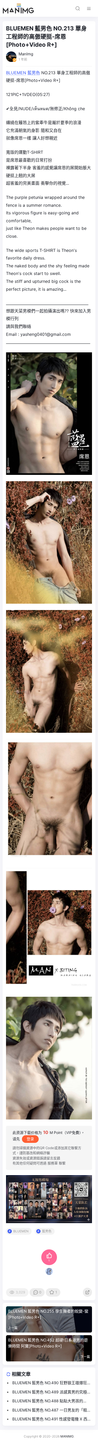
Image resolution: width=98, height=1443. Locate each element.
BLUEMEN (16, 72)
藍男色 (33, 72)
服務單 (53, 1163)
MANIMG (67, 1436)
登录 (30, 1139)
